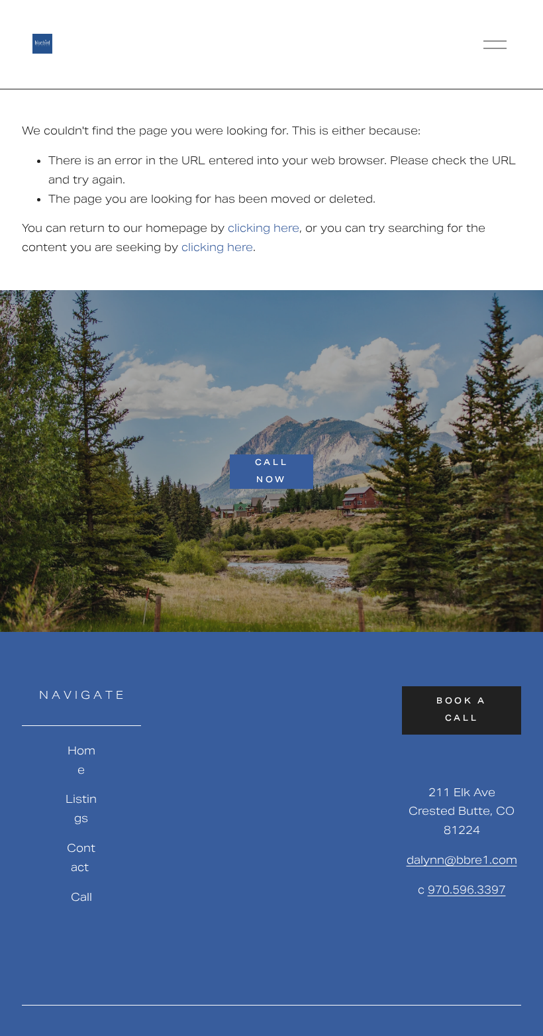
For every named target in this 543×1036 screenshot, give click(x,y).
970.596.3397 (467, 890)
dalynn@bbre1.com (462, 860)
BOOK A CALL (461, 710)
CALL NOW (271, 471)
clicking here (263, 228)
